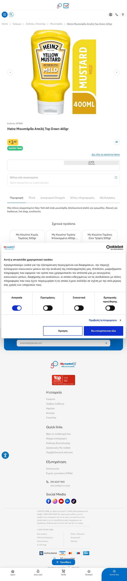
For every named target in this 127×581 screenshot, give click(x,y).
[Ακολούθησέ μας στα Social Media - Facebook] (48, 501)
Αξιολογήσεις (107, 197)
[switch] (48, 308)
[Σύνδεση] (110, 14)
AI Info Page (42, 545)
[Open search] (11, 14)
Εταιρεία (50, 399)
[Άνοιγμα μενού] (5, 15)
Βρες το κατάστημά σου (58, 433)
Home (5, 23)
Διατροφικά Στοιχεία (53, 197)
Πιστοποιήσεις (42, 541)
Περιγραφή (16, 197)
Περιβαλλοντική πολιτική (59, 452)
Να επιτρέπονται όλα (103, 330)
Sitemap (74, 541)
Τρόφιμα (17, 23)
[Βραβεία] (63, 380)
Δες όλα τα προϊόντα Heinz (106, 154)
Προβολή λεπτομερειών (103, 320)
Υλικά (31, 197)
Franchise (51, 417)
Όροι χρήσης (42, 534)
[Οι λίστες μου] (117, 142)
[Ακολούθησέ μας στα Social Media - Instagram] (54, 501)
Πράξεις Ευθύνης (55, 403)
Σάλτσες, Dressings (35, 23)
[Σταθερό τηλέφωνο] (116, 14)
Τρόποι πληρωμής (78, 534)
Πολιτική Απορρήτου (45, 537)
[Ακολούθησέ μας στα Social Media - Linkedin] (67, 501)
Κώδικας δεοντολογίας (58, 443)
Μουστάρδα (56, 23)
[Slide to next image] (117, 72)
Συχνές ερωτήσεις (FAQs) (59, 473)
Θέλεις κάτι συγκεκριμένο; (24, 177)
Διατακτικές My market (58, 447)
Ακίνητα (50, 413)
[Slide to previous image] (10, 72)
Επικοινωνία (52, 468)
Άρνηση (63, 330)
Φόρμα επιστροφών (56, 438)
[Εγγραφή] (106, 343)
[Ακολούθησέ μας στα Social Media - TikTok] (73, 501)
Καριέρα (50, 408)
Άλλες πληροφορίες (82, 197)
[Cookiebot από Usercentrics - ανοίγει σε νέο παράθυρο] (108, 247)
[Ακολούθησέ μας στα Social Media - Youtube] (61, 501)
